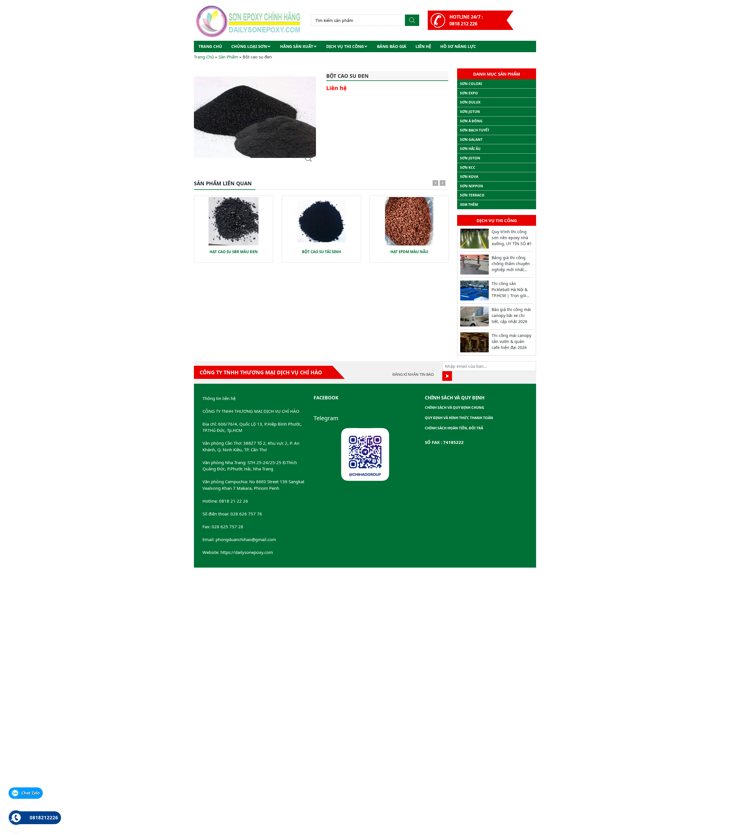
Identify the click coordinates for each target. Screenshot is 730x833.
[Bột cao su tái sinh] (321, 221)
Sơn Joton (470, 158)
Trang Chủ (204, 57)
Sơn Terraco (472, 195)
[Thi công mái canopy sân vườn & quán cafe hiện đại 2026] (474, 342)
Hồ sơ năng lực (458, 46)
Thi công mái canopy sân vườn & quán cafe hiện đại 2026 (511, 341)
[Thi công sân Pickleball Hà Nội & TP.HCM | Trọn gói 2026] (474, 290)
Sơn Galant (471, 139)
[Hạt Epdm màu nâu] (409, 221)
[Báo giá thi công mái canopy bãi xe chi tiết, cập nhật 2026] (474, 316)
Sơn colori (471, 83)
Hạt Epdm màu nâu (409, 251)
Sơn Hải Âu (470, 148)
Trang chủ (210, 46)
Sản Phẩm (228, 57)
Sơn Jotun (470, 111)
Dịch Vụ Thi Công (345, 46)
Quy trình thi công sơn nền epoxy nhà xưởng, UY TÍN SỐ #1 (512, 237)
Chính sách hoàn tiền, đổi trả (454, 428)
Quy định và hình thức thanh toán (459, 417)
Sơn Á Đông (471, 121)
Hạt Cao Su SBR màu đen (234, 251)
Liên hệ (423, 46)
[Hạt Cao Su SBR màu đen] (233, 221)
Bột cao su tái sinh (321, 251)
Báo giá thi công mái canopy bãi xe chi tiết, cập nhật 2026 (511, 315)
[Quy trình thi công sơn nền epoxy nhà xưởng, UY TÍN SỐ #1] (474, 239)
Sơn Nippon (471, 186)
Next (442, 184)
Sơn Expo (469, 93)
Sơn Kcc (467, 167)
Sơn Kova (469, 176)
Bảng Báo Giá (391, 46)
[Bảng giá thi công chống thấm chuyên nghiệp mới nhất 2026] (474, 265)
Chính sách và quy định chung (454, 407)
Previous (435, 184)
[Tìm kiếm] (412, 20)
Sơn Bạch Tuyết (474, 130)
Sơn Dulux (470, 102)
